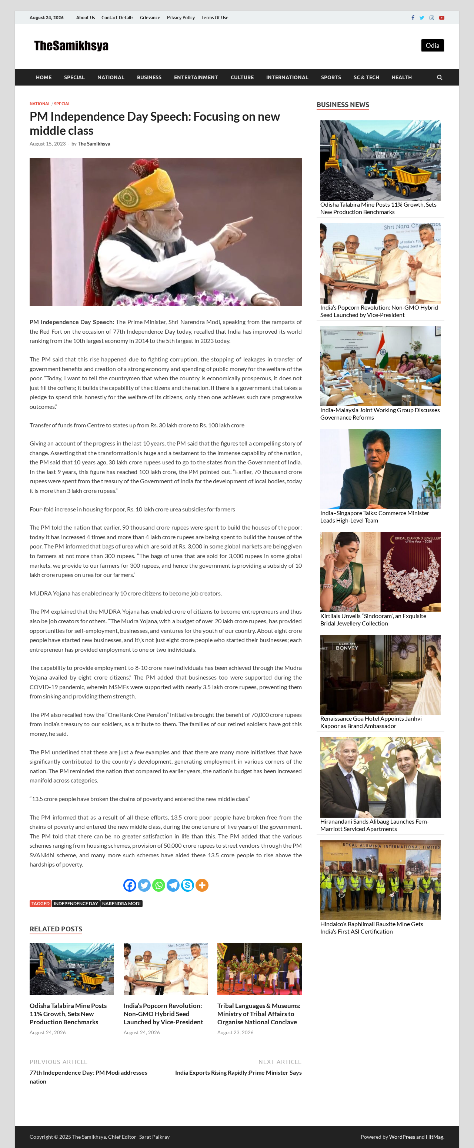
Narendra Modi (121, 903)
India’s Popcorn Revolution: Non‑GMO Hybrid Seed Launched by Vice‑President (163, 1014)
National (110, 77)
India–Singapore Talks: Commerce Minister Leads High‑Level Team (374, 516)
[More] (202, 885)
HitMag (434, 1137)
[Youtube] (441, 17)
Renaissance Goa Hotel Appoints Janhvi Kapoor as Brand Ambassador (371, 722)
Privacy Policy (181, 17)
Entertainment (196, 77)
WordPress (402, 1137)
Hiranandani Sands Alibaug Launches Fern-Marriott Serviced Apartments (374, 825)
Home (43, 77)
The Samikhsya (94, 144)
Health (402, 77)
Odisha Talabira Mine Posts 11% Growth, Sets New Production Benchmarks (68, 1014)
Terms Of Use (214, 17)
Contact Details (117, 17)
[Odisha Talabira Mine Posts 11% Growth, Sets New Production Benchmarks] (72, 997)
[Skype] (187, 885)
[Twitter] (422, 17)
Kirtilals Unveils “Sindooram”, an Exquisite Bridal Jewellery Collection (373, 619)
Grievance (150, 17)
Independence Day (76, 903)
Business (149, 77)
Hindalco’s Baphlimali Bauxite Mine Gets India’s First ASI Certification (371, 927)
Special (74, 77)
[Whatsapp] (158, 885)
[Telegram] (173, 885)
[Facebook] (413, 17)
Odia (433, 45)
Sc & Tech (366, 77)
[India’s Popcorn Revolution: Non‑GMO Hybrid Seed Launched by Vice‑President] (166, 997)
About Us (85, 17)
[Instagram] (432, 17)
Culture (242, 77)
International (287, 77)
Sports (331, 77)
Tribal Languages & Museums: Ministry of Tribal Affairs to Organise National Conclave (259, 1014)
